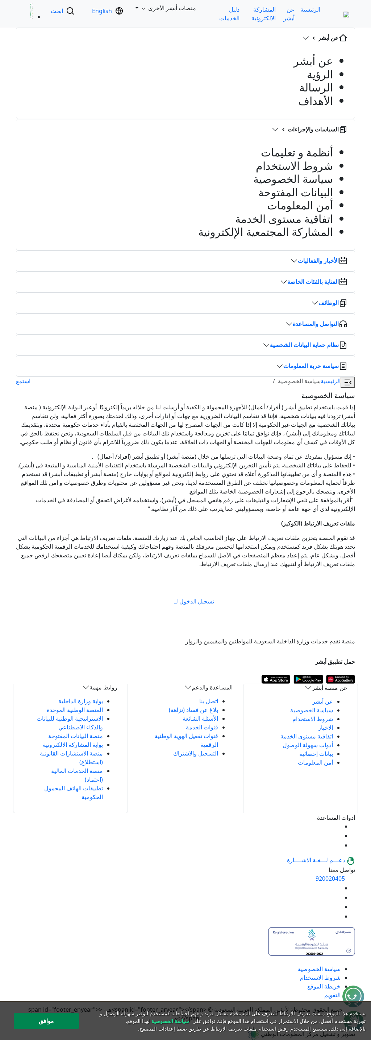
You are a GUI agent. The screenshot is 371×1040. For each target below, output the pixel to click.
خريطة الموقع (324, 986)
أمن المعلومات (315, 762)
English (102, 11)
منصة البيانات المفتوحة (75, 736)
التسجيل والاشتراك (195, 753)
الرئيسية (310, 9)
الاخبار (325, 728)
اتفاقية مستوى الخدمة (306, 736)
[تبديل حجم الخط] (336, 836)
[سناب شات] (336, 916)
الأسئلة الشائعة (200, 718)
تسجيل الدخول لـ (194, 601)
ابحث (57, 11)
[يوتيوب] (336, 888)
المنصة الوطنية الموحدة (75, 710)
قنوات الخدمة (202, 727)
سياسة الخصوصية (311, 710)
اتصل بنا (208, 701)
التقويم (332, 995)
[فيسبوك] (336, 907)
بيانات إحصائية (316, 754)
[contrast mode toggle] (336, 826)
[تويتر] (336, 897)
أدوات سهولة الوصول (308, 745)
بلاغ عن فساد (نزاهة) (193, 710)
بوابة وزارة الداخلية (80, 701)
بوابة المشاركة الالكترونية (73, 745)
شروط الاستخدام (312, 719)
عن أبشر (322, 701)
